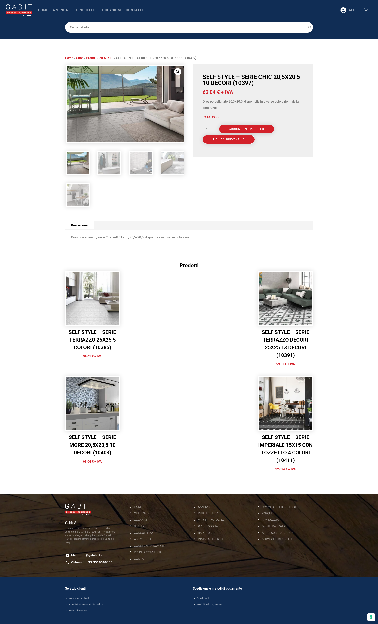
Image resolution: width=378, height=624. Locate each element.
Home (43, 10)
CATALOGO (211, 117)
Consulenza (143, 533)
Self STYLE (105, 58)
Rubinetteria (208, 513)
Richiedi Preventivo (229, 139)
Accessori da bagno (277, 533)
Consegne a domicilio (150, 546)
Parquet (268, 513)
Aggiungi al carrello (246, 128)
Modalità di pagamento (209, 604)
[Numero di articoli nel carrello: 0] (366, 10)
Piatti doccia (208, 526)
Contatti (134, 10)
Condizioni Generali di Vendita (86, 604)
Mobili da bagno (274, 526)
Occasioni (111, 10)
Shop (79, 58)
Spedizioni (203, 598)
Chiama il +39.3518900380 (92, 562)
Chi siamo (141, 513)
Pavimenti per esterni (279, 507)
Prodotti (85, 10)
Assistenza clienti (79, 598)
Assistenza (142, 539)
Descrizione (79, 225)
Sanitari (204, 507)
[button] (177, 71)
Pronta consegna (148, 552)
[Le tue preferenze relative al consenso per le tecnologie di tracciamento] (371, 617)
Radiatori (205, 533)
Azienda (60, 10)
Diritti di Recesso (78, 610)
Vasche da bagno (211, 520)
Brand (90, 58)
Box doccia (270, 520)
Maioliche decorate (277, 539)
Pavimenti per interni (214, 539)
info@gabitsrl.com (93, 555)
